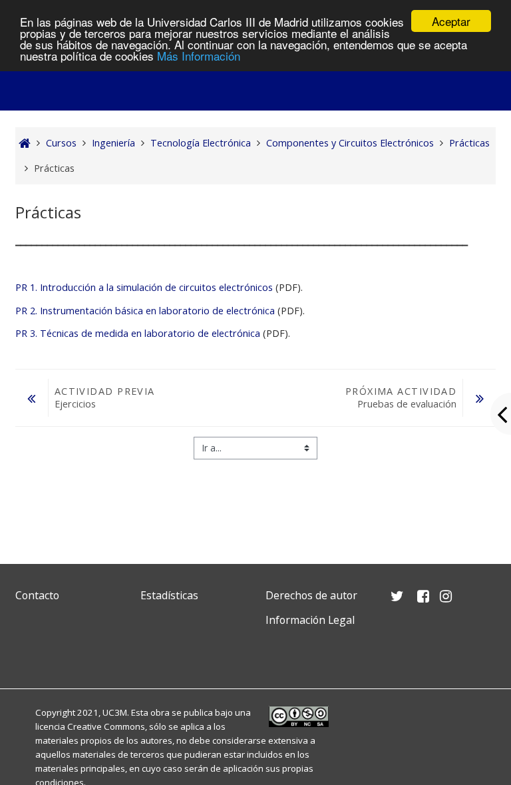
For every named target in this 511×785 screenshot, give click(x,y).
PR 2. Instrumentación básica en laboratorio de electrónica (145, 310)
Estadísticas (169, 595)
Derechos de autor (311, 595)
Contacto (37, 595)
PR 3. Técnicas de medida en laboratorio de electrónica (137, 333)
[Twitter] (28, 651)
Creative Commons (106, 726)
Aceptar (451, 21)
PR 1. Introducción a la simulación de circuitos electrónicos (144, 287)
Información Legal (310, 620)
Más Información (198, 55)
